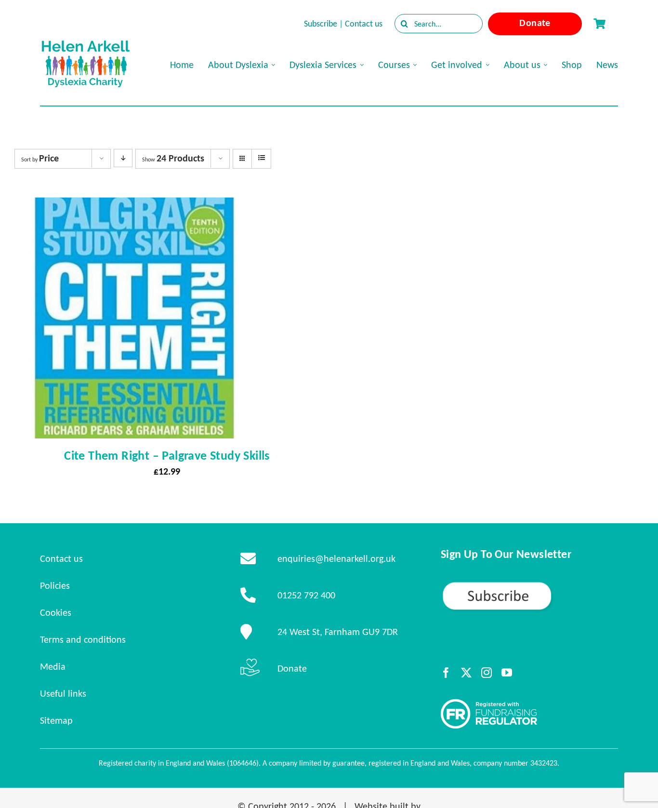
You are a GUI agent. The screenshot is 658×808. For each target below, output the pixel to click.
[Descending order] (123, 158)
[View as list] (261, 158)
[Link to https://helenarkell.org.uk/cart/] (599, 23)
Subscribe (320, 23)
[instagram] (486, 672)
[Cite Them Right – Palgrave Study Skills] (134, 206)
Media (53, 666)
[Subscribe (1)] (529, 585)
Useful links (63, 693)
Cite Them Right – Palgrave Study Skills (167, 455)
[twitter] (466, 672)
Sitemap (56, 720)
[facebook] (446, 672)
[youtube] (506, 672)
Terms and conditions (83, 639)
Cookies (55, 612)
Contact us (363, 23)
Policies (55, 585)
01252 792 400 (306, 595)
